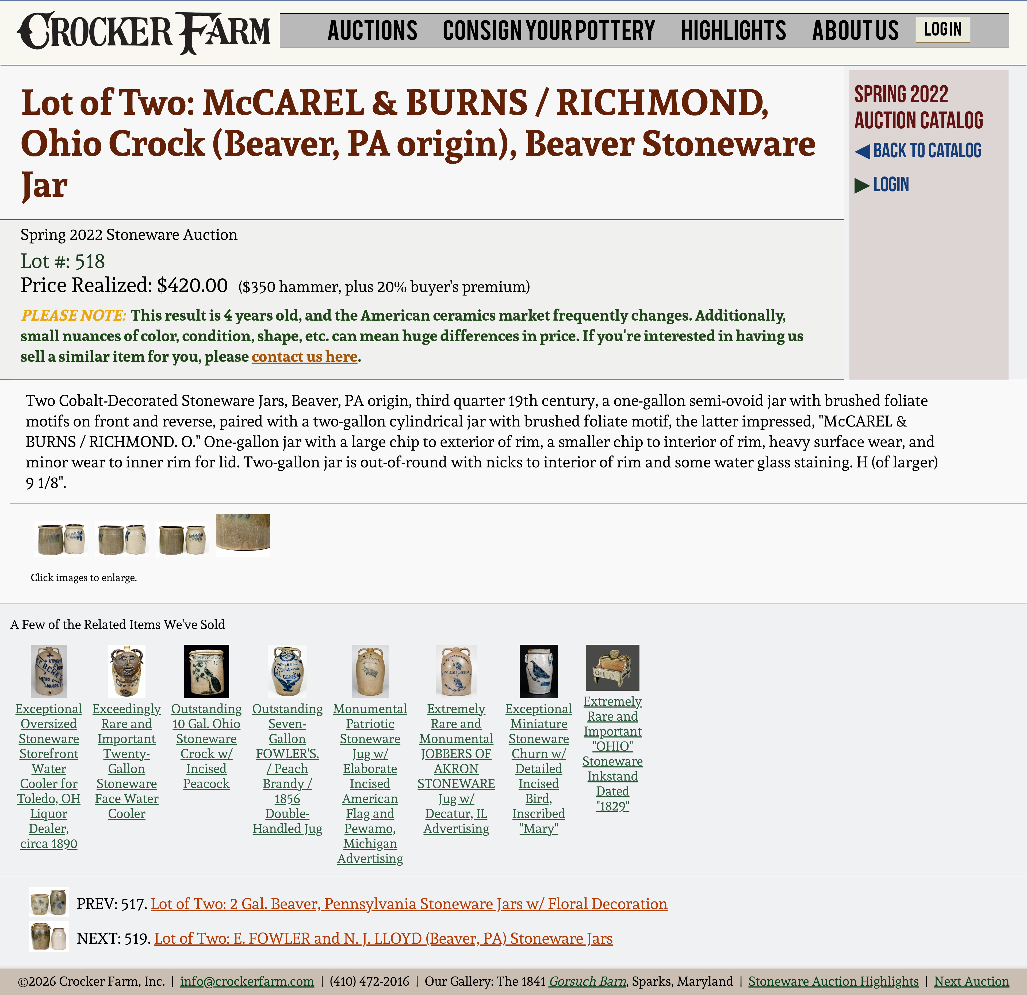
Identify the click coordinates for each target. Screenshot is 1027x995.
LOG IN (943, 27)
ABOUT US (855, 29)
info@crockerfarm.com (247, 981)
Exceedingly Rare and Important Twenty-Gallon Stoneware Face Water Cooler (127, 761)
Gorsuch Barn (587, 981)
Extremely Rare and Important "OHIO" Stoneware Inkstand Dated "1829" (613, 753)
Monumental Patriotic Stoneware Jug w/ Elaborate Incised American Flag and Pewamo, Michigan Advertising (370, 783)
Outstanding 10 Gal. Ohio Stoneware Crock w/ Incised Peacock (206, 746)
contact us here (305, 356)
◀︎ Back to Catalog (918, 150)
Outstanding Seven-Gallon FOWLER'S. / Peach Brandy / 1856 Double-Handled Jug (287, 768)
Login (891, 184)
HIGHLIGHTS (734, 29)
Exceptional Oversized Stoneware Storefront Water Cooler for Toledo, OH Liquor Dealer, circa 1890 (49, 776)
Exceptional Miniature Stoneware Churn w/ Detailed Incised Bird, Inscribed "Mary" (538, 768)
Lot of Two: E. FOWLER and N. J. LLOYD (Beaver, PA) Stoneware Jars (383, 938)
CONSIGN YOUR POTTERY (549, 29)
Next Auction (972, 981)
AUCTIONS (372, 29)
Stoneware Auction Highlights (834, 981)
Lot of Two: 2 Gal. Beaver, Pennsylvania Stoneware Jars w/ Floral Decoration (409, 904)
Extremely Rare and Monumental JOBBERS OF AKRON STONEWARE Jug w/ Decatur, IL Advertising (456, 768)
